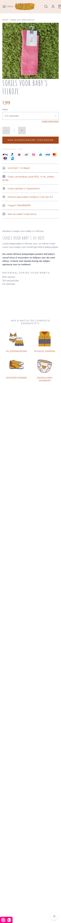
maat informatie (50, 121)
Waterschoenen (16, 377)
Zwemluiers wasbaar (44, 379)
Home (5, 20)
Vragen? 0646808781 (18, 205)
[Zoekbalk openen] (46, 7)
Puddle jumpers (44, 351)
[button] (30, 51)
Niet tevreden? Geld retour (22, 214)
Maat (5, 109)
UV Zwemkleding (16, 351)
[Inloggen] (53, 6)
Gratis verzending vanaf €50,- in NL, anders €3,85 (28, 178)
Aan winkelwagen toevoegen (30, 140)
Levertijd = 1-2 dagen (18, 168)
